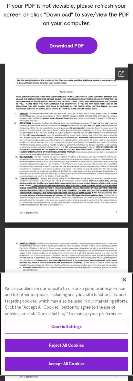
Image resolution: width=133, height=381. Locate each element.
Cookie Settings (66, 326)
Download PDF (66, 45)
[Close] (124, 280)
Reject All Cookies (66, 345)
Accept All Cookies (66, 363)
